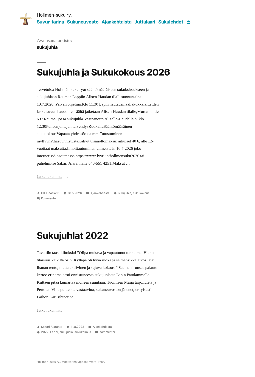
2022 (45, 332)
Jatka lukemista (53, 176)
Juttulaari (145, 22)
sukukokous (141, 193)
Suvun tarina (50, 22)
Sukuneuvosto (82, 22)
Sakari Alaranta (51, 327)
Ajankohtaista (117, 22)
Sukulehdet (170, 22)
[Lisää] (188, 22)
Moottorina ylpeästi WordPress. (83, 362)
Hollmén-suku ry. (54, 15)
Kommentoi (49, 198)
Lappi (54, 332)
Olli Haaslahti (50, 193)
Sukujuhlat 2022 (72, 235)
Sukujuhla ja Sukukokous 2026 (103, 72)
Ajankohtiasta (100, 193)
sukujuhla (124, 193)
